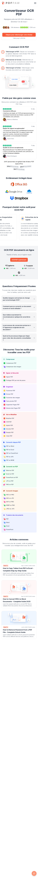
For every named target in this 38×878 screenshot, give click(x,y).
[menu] (35, 3)
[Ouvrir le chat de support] (34, 873)
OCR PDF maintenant (19, 260)
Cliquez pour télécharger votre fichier (19, 35)
